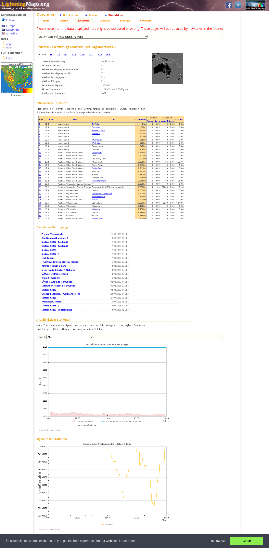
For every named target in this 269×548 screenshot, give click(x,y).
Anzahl (150, 121)
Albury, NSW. (97, 219)
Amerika (11, 33)
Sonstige (125, 20)
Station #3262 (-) (50, 253)
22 (40, 190)
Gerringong (97, 152)
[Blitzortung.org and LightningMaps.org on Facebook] (228, 5)
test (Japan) (48, 257)
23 (40, 193)
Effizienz (179, 119)
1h (51, 54)
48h (91, 54)
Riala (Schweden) (51, 277)
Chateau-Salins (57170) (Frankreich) (61, 293)
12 (40, 159)
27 (40, 206)
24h (82, 54)
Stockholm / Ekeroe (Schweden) (59, 285)
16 (40, 171)
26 (40, 203)
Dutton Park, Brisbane (102, 193)
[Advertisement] (15, 121)
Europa (11, 26)
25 (40, 200)
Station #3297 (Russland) (55, 241)
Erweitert (145, 20)
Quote (157, 121)
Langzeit (105, 20)
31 (40, 219)
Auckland (96, 133)
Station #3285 (49, 297)
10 (40, 152)
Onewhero (96, 127)
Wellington (96, 143)
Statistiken (115, 15)
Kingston (96, 209)
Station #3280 (49, 289)
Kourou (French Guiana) (54, 265)
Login (9, 58)
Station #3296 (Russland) (55, 245)
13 (40, 162)
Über (9, 47)
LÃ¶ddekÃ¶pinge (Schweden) (57, 281)
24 (40, 196)
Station (63, 20)
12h (74, 54)
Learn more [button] (127, 540)
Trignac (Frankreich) (52, 234)
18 (40, 178)
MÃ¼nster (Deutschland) (55, 273)
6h (65, 54)
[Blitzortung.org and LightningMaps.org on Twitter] (238, 5)
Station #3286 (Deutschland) (57, 309)
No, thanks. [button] (218, 540)
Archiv (93, 15)
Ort (113, 119)
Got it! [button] (247, 540)
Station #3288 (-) (50, 305)
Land (74, 119)
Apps (9, 44)
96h (108, 54)
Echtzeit (11, 20)
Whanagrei (97, 140)
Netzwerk (83, 20)
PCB (51, 119)
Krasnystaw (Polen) (52, 301)
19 (40, 181)
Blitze (46, 20)
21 (40, 187)
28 (40, 209)
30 (40, 215)
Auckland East (98, 130)
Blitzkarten (70, 15)
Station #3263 (49, 249)
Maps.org (25, 4)
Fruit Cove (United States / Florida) (60, 261)
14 (40, 165)
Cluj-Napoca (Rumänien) (55, 237)
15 (40, 168)
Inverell (95, 200)
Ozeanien (12, 30)
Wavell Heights (98, 196)
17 (40, 174)
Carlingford (97, 168)
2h (58, 54)
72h (100, 54)
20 (40, 184)
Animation (19, 95)
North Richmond (99, 181)
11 (40, 155)
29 (40, 212)
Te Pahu (95, 124)
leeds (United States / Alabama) (59, 269)
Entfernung (140, 119)
